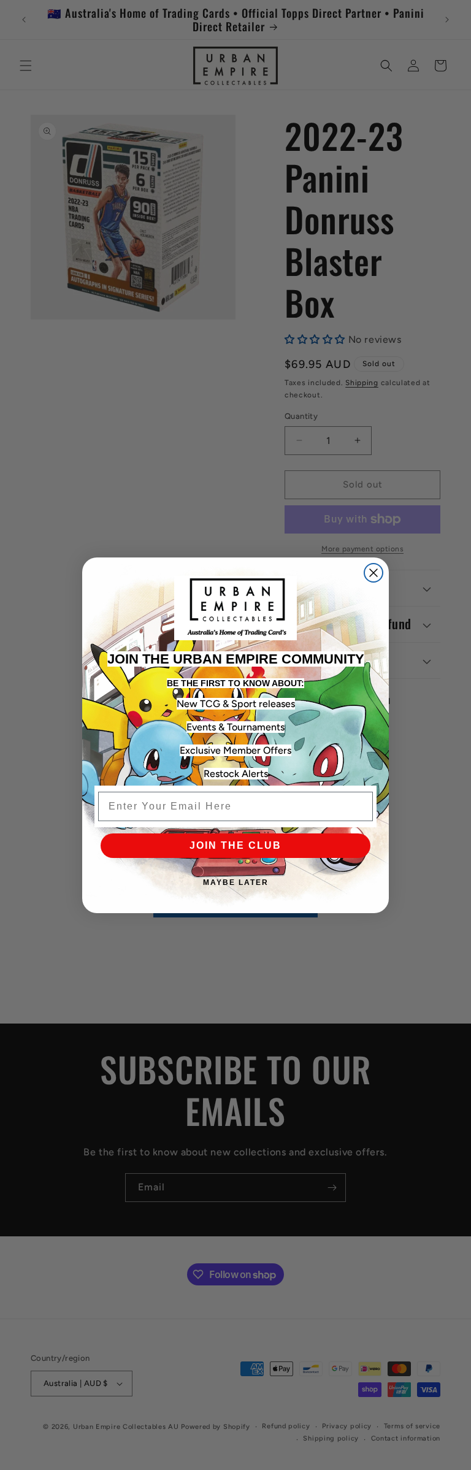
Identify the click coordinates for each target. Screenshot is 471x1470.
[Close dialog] (373, 573)
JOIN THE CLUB (235, 845)
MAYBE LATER (236, 882)
